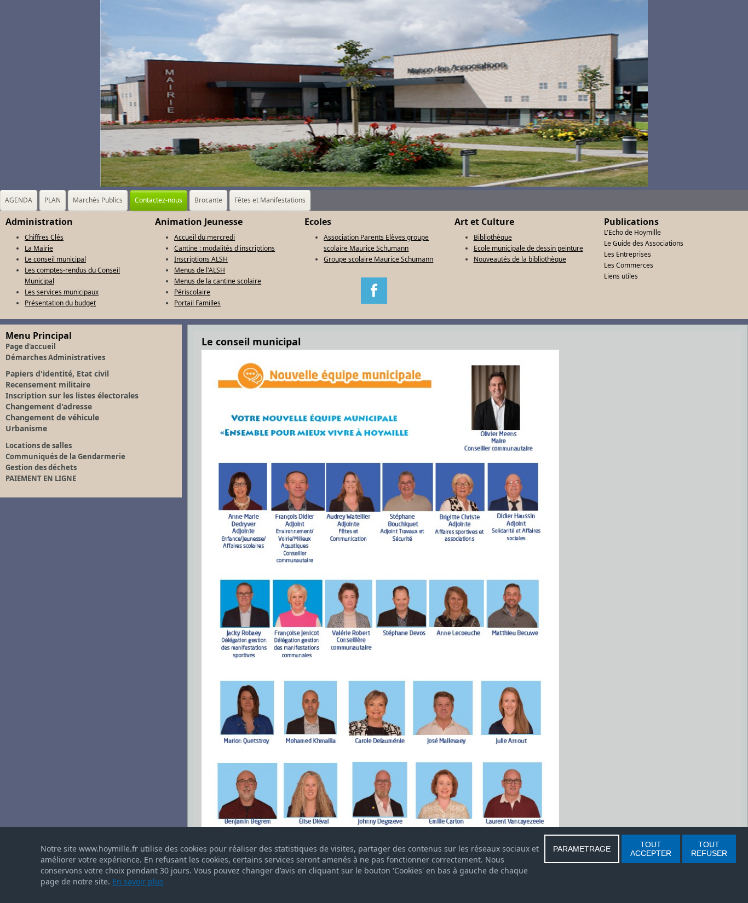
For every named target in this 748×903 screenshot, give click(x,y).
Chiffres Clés (44, 237)
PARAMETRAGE (582, 848)
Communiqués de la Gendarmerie (65, 456)
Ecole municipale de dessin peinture (528, 248)
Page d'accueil (30, 346)
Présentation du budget (60, 303)
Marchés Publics (98, 200)
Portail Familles (197, 303)
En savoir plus (138, 881)
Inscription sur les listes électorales (72, 395)
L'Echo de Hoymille (632, 232)
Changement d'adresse (48, 406)
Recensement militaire (47, 384)
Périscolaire (192, 292)
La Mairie (39, 248)
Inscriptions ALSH (201, 259)
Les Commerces (628, 265)
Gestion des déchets (41, 467)
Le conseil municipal (55, 259)
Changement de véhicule (52, 417)
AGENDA (18, 200)
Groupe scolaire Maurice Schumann (378, 259)
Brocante (208, 200)
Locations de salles (38, 445)
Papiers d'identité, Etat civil (57, 373)
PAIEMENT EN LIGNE (40, 478)
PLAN (52, 200)
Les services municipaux (62, 292)
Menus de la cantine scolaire (217, 281)
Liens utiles (621, 276)
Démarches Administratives (55, 357)
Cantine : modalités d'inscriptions (224, 248)
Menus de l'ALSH (199, 270)
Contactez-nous (158, 200)
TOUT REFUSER (709, 849)
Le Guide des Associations (643, 243)
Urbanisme (26, 428)
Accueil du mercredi (204, 237)
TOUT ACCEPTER (650, 849)
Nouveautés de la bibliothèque (520, 259)
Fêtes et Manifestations (270, 200)
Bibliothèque (493, 237)
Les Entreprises (627, 254)
